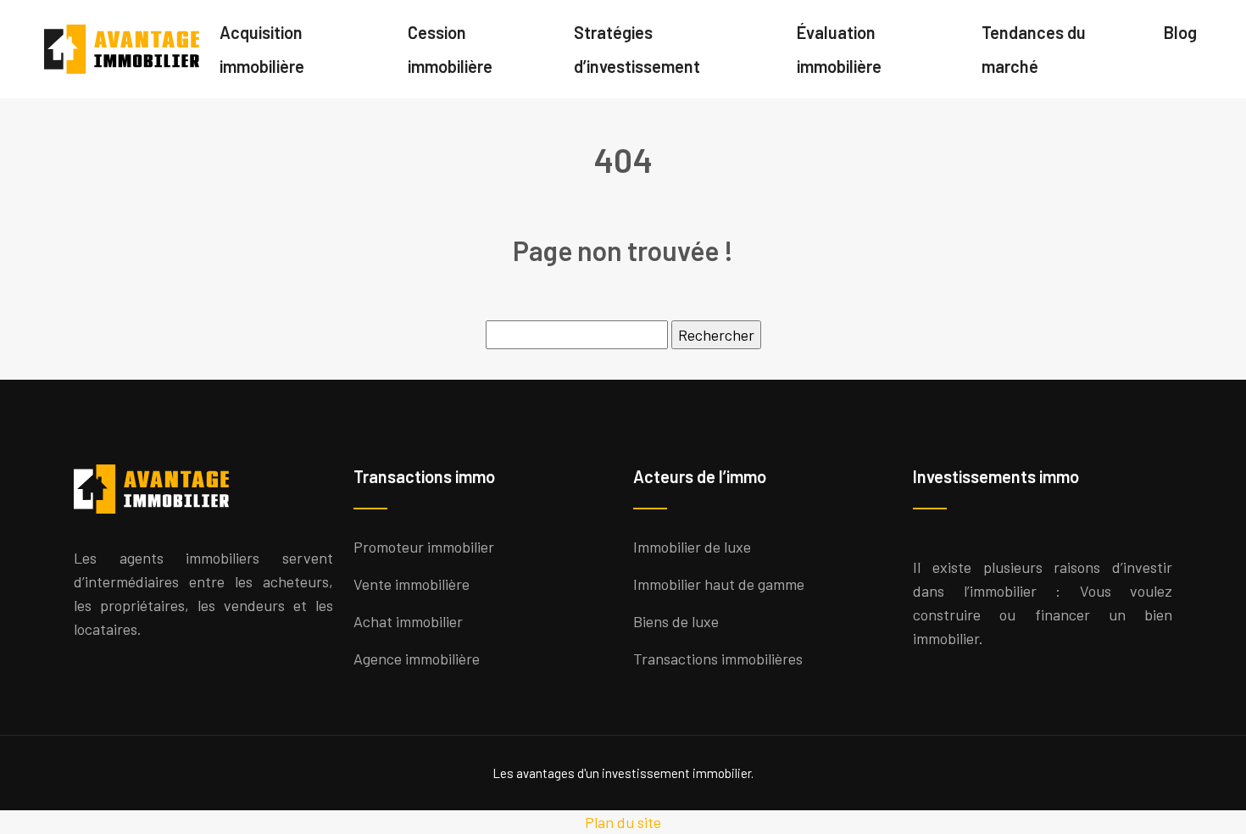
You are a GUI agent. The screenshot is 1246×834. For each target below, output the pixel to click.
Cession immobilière (450, 49)
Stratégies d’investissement (637, 49)
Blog (1180, 32)
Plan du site (623, 822)
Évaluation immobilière (839, 49)
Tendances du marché (1034, 49)
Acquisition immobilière (262, 49)
